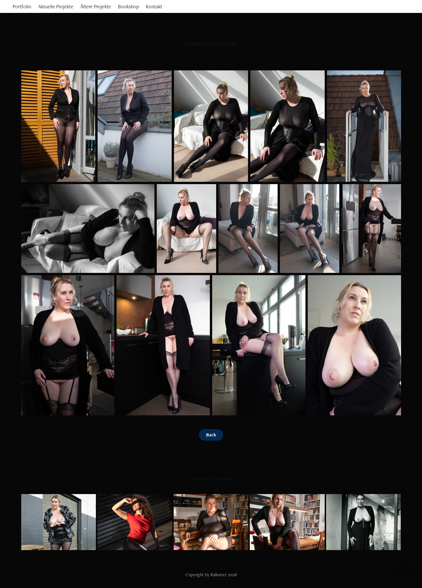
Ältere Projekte (95, 6)
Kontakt (154, 6)
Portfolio (22, 6)
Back (211, 435)
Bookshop (128, 6)
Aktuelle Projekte (55, 6)
